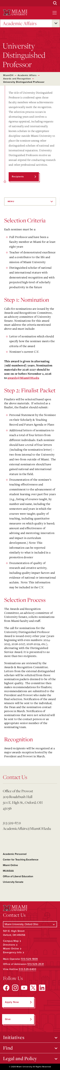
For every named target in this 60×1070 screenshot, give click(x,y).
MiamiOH (8, 75)
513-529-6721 (12, 822)
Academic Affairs (19, 23)
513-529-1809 (29, 959)
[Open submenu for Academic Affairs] (56, 23)
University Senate (13, 882)
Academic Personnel (15, 854)
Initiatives (13, 1037)
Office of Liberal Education (18, 876)
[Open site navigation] (54, 12)
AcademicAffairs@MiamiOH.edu (25, 828)
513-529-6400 (27, 969)
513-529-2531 (35, 964)
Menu (11, 201)
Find (8, 1048)
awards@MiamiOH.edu (23, 378)
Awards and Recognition (17, 78)
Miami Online (10, 865)
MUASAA (8, 870)
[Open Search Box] (55, 3)
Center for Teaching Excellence (20, 859)
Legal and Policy (20, 1058)
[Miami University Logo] (15, 12)
